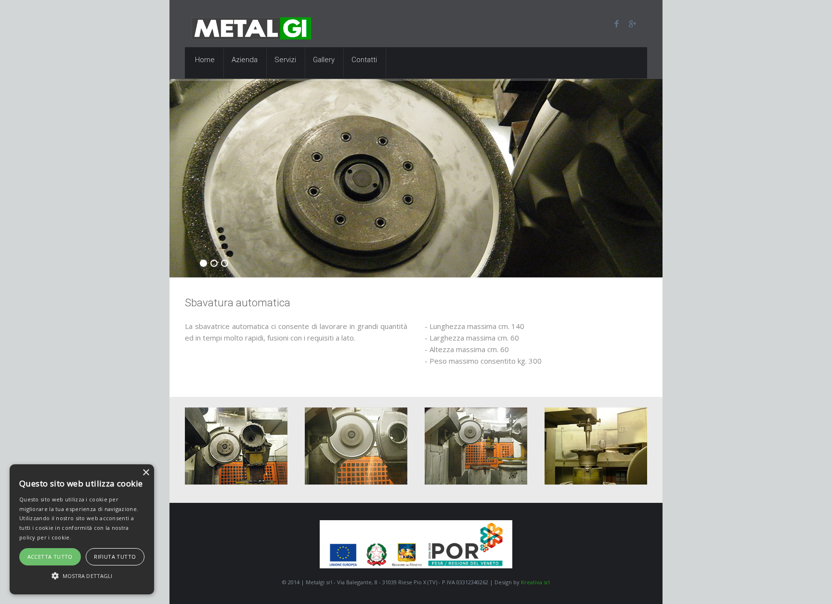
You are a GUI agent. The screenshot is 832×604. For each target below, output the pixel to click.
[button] (81, 576)
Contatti (364, 60)
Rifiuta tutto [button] (115, 556)
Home (205, 60)
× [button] (145, 472)
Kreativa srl (535, 582)
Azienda (245, 60)
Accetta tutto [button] (50, 556)
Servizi (285, 60)
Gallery (324, 60)
